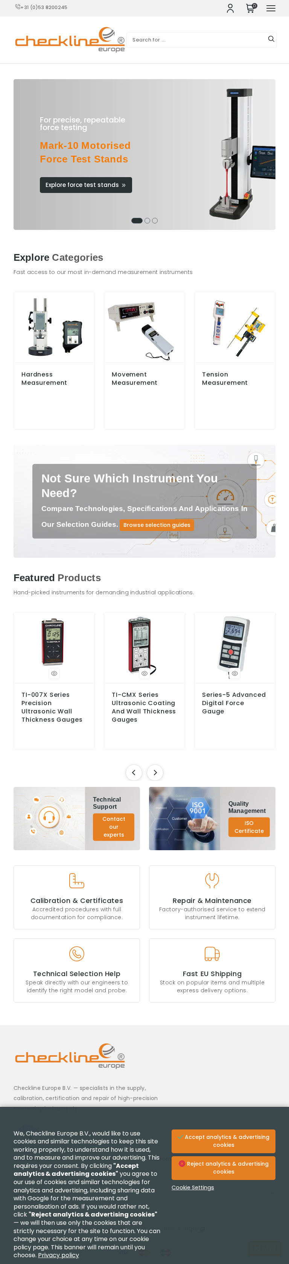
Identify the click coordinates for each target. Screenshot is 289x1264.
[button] (137, 220)
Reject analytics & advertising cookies (227, 1168)
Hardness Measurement (44, 378)
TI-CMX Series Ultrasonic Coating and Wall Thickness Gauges (144, 707)
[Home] (144, 1062)
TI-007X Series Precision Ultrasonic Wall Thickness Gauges (52, 707)
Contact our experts (113, 827)
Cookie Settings (193, 1187)
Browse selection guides (156, 525)
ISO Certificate (249, 827)
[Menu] (270, 8)
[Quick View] (54, 673)
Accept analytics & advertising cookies (226, 1141)
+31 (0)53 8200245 (43, 7)
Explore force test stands (82, 185)
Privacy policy (58, 1255)
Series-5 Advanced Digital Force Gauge (234, 703)
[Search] (271, 40)
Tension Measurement (225, 378)
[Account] (230, 8)
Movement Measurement (135, 378)
